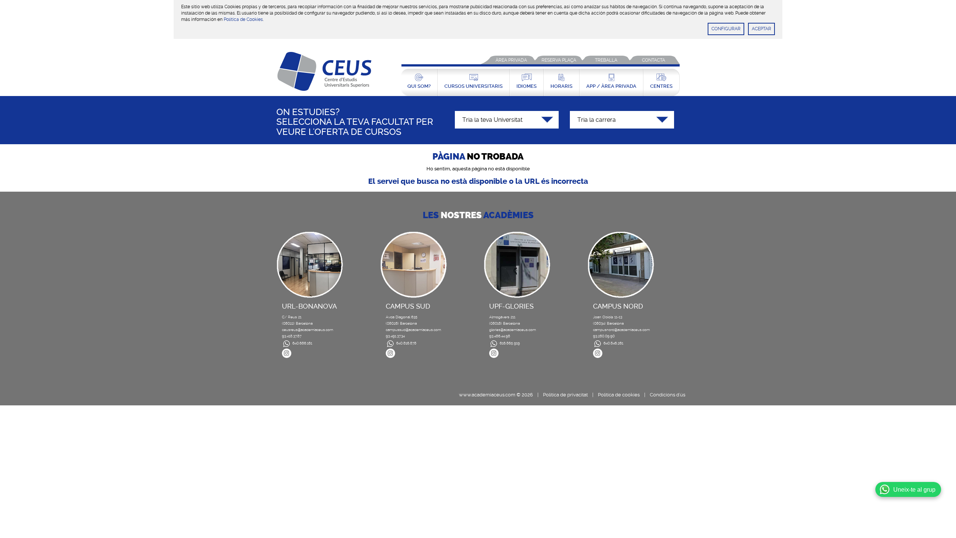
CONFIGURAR (726, 28)
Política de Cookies (243, 19)
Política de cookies (619, 395)
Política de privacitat (565, 395)
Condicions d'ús (667, 395)
